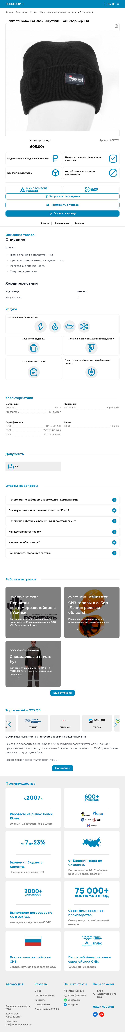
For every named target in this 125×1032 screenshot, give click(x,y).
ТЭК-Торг (97, 727)
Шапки (33, 12)
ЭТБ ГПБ (33, 727)
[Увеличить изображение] (62, 80)
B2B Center (65, 727)
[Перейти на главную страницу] (14, 4)
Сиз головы (21, 12)
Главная (9, 12)
